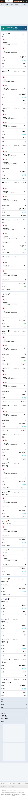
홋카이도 (20, 783)
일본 (14, 783)
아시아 (9, 783)
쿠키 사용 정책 (14, 794)
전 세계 (3, 783)
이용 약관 (3, 794)
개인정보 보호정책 (8, 794)
